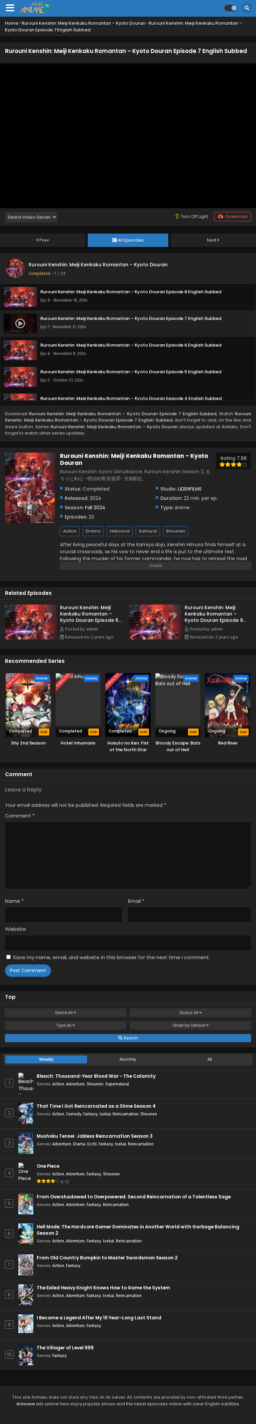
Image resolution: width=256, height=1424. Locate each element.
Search (130, 1038)
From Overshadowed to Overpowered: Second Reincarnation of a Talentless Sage (134, 1197)
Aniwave (25, 1404)
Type (63, 1025)
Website (15, 928)
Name (14, 900)
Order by (189, 1025)
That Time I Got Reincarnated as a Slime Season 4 (96, 1106)
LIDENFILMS (190, 489)
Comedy (73, 1113)
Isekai (105, 1113)
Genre (64, 1012)
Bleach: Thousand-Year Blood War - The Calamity (96, 1076)
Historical (120, 531)
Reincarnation (125, 1113)
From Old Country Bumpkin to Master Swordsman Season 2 (107, 1258)
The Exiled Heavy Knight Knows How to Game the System (103, 1288)
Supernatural (117, 1083)
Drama (93, 531)
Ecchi (92, 1143)
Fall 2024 (95, 507)
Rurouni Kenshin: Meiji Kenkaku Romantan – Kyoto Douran (98, 264)
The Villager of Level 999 (65, 1348)
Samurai (148, 531)
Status (188, 1012)
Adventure (75, 1083)
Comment (20, 815)
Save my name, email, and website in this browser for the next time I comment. (111, 957)
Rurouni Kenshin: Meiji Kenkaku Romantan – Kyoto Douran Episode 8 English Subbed (214, 617)
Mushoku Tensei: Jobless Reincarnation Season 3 (95, 1136)
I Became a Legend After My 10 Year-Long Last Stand (99, 1318)
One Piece (48, 1166)
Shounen (175, 531)
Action (70, 531)
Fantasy (90, 1113)
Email (136, 900)
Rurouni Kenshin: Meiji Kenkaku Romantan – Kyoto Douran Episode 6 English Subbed (89, 617)
